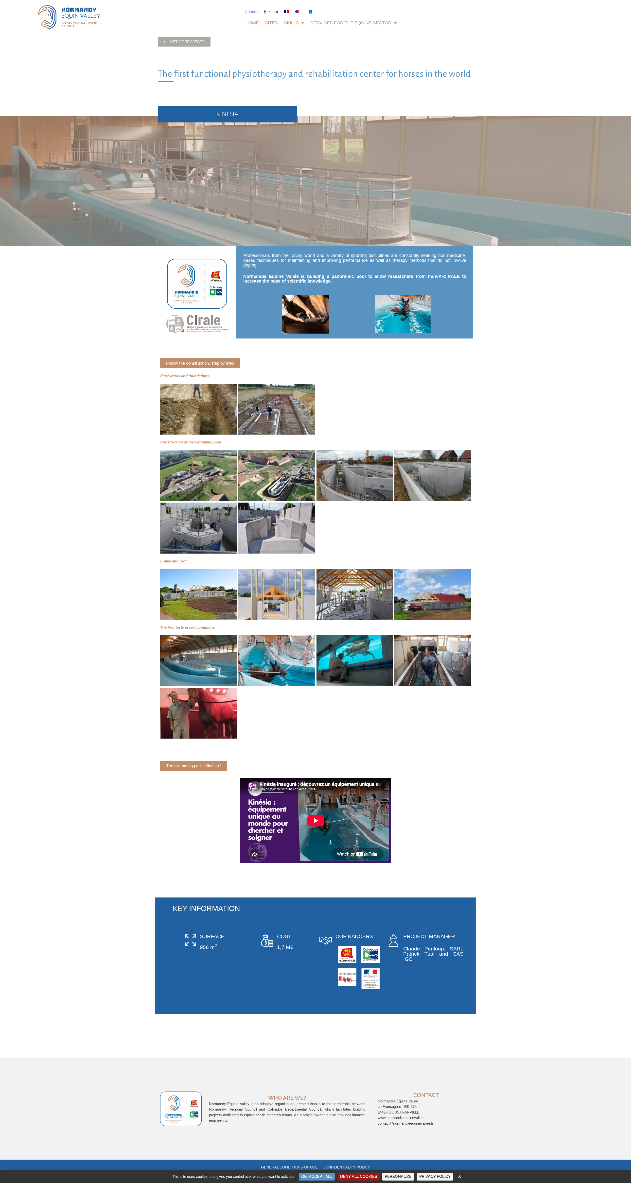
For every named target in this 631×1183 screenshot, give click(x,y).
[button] (200, 363)
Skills (291, 22)
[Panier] (310, 11)
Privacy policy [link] (435, 1176)
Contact (252, 11)
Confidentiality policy (346, 1167)
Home (252, 22)
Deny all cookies (358, 1176)
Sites (271, 22)
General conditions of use (289, 1167)
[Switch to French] (286, 11)
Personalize (398, 1176)
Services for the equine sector (350, 22)
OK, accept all (317, 1176)
